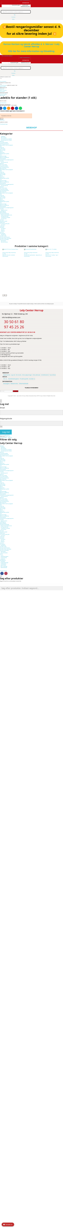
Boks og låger (2, 150)
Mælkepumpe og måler (4, 153)
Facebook (2, 573)
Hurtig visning (5, 252)
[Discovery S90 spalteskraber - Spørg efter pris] (34, 249)
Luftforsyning (2, 148)
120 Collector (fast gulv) (4, 223)
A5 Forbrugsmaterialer (4, 190)
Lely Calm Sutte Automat (5, 237)
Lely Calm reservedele (4, 239)
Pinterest (12, 108)
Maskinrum (2, 152)
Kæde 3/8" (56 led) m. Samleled (8, 255)
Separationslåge (3, 156)
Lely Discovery (5, 256)
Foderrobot (2, 226)
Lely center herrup (7, 56)
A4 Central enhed (3, 164)
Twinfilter (2, 161)
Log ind (6, 432)
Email (2, 407)
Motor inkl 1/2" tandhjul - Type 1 (52, 255)
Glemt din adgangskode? (5, 435)
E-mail (8, 108)
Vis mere (4, 253)
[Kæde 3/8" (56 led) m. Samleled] (12, 249)
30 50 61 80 (31, 332)
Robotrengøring (3, 212)
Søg (28, 11)
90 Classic (2, 220)
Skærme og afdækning (4, 157)
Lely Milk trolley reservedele (5, 238)
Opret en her (7, 436)
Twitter (4, 108)
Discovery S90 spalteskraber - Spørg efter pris (33, 255)
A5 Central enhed (3, 188)
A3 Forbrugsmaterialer (4, 143)
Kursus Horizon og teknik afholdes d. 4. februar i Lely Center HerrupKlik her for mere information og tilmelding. (31, 48)
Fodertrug (2, 147)
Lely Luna (2, 232)
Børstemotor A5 (3, 191)
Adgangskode (6, 418)
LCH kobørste (2, 233)
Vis (1, 426)
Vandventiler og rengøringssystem (7, 159)
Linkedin (16, 108)
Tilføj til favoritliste (12, 252)
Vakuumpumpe (3, 158)
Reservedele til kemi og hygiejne (6, 145)
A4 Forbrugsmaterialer (4, 167)
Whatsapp (20, 108)
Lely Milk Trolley (3, 235)
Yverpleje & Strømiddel (4, 213)
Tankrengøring (3, 211)
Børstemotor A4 (3, 168)
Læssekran (2, 227)
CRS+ (1, 146)
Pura (1, 154)
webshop (31, 127)
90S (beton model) (3, 221)
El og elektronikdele (4, 142)
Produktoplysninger (4, 124)
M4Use (1, 151)
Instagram (6, 573)
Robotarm (2, 141)
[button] (25, 57)
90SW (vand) (2, 222)
